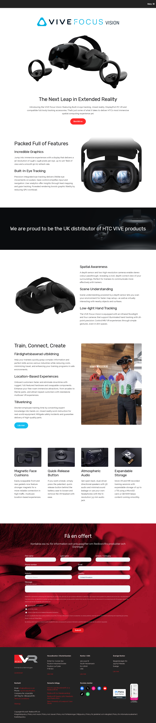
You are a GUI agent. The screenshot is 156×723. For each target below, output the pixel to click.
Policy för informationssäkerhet (125, 714)
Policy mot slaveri (49, 714)
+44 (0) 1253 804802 (27, 691)
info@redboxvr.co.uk (27, 688)
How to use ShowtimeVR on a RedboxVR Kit (58, 689)
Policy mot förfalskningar (66, 714)
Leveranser (18, 673)
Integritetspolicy (20, 714)
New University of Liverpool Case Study (59, 702)
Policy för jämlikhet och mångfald (99, 714)
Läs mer (21, 425)
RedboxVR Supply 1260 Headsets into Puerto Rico (60, 697)
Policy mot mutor (34, 714)
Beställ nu (78, 121)
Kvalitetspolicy (19, 717)
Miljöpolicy (81, 714)
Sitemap (17, 704)
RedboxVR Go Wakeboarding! (58, 693)
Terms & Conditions (21, 699)
